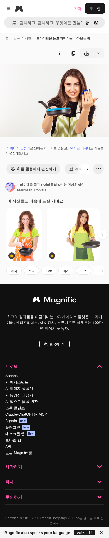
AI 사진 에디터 (80, 148)
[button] (54, 344)
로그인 (95, 8)
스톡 (16, 38)
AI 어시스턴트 (16, 382)
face (49, 270)
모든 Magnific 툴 (19, 452)
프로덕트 (13, 366)
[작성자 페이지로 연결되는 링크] (10, 187)
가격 (77, 8)
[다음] (87, 169)
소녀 (31, 270)
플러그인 (17, 427)
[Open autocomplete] (11, 23)
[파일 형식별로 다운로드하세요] (98, 53)
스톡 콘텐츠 (15, 407)
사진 (28, 38)
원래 (30, 71)
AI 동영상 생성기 (19, 394)
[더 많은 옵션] (59, 53)
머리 (66, 270)
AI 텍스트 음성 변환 (21, 401)
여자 (14, 270)
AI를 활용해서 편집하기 (36, 168)
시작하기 (13, 467)
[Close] (101, 532)
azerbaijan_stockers (31, 190)
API (8, 446)
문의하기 (13, 497)
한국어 (54, 344)
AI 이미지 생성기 (18, 148)
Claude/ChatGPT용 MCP (26, 414)
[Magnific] (54, 301)
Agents (15, 420)
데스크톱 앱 (19, 433)
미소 (83, 270)
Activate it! (84, 532)
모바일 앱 (13, 440)
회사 (9, 482)
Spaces (11, 375)
